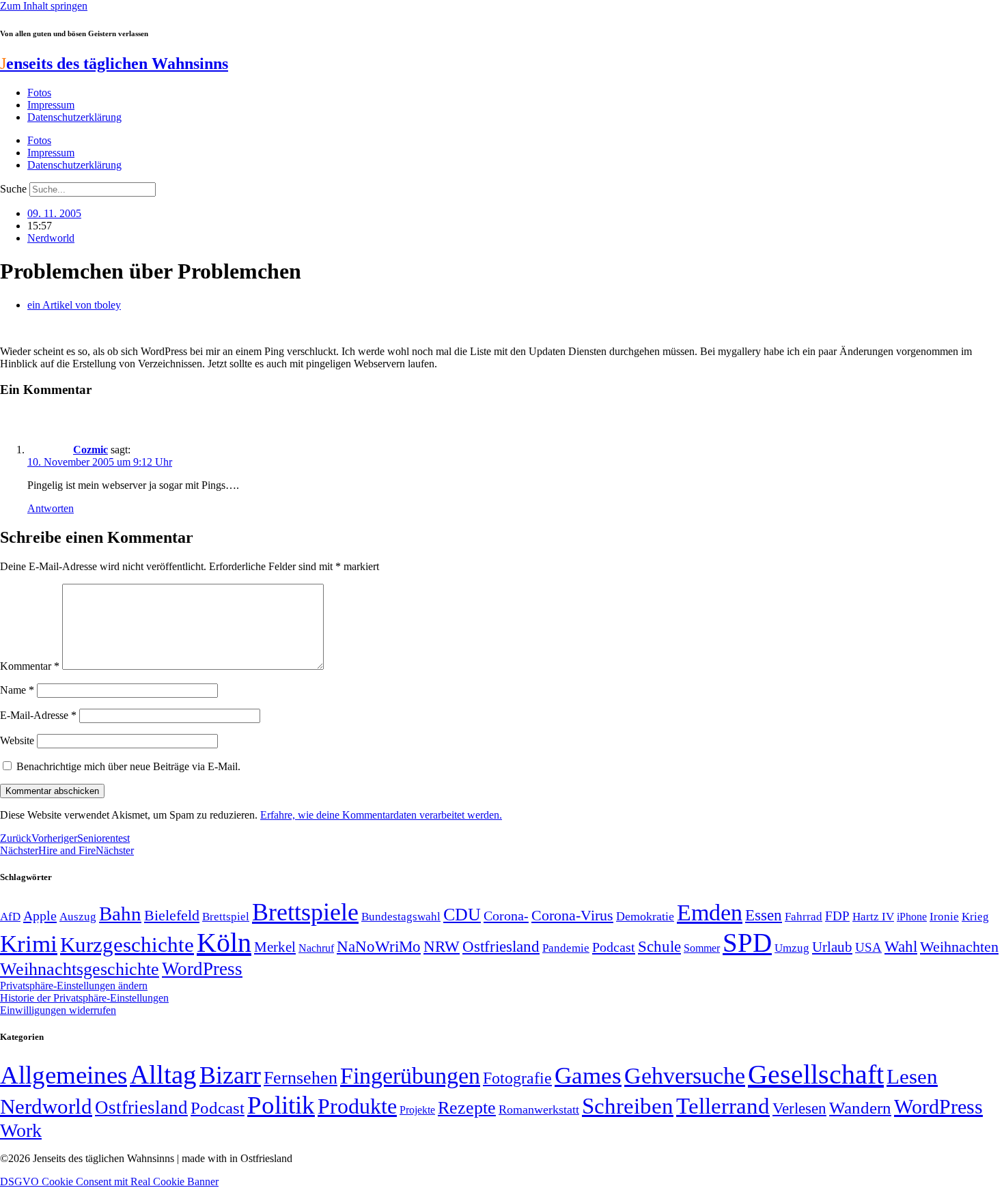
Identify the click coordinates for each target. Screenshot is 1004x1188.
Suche (13, 189)
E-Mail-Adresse (38, 715)
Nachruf (316, 948)
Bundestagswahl (401, 916)
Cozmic (90, 449)
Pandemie (565, 948)
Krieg (975, 916)
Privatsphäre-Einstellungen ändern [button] (74, 985)
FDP (837, 916)
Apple (40, 915)
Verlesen (799, 1108)
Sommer (702, 948)
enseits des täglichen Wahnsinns (114, 63)
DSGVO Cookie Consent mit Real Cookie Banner (109, 1181)
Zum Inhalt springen (43, 6)
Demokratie (645, 916)
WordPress (202, 969)
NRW (441, 946)
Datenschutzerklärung (74, 117)
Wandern (860, 1108)
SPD (747, 942)
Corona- (506, 915)
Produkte (357, 1106)
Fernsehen (300, 1078)
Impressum (50, 105)
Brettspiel (225, 916)
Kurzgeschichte (127, 945)
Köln (224, 942)
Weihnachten (959, 946)
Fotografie (517, 1078)
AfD (10, 916)
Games (588, 1075)
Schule (659, 946)
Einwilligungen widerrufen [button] (58, 1010)
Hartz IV (873, 916)
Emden (709, 912)
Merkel (275, 946)
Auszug (77, 916)
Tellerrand (723, 1106)
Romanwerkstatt (539, 1109)
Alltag (163, 1074)
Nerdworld (50, 238)
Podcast (613, 946)
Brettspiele (305, 912)
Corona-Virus (572, 915)
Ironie (944, 916)
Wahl (900, 946)
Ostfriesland (501, 946)
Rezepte (467, 1108)
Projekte (417, 1110)
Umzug (792, 948)
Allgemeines (63, 1075)
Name (17, 690)
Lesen (912, 1076)
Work (21, 1130)
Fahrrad (803, 916)
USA (868, 947)
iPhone (912, 917)
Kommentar (29, 666)
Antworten (50, 508)
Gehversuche (684, 1075)
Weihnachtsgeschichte (79, 969)
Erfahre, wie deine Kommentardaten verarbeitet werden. (381, 815)
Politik (281, 1105)
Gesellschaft (816, 1074)
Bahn (120, 913)
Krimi (28, 944)
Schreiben (627, 1106)
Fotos (39, 92)
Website (17, 740)
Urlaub (832, 947)
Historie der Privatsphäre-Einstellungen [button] (84, 998)
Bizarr (230, 1075)
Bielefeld (171, 915)
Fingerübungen (410, 1075)
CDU (462, 914)
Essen (763, 915)
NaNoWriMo (379, 946)
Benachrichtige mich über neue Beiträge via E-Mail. (128, 766)
